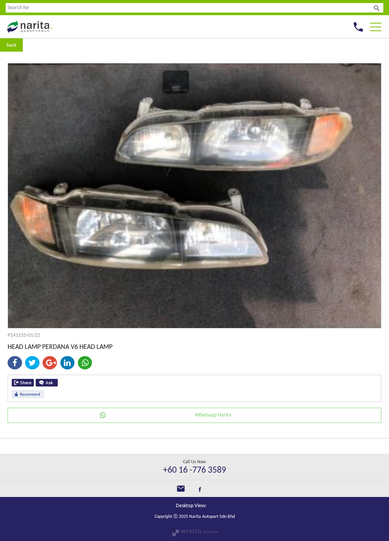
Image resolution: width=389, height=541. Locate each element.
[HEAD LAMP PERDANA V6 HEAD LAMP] (194, 327)
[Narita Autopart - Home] (29, 35)
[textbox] (190, 8)
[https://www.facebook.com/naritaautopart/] (200, 491)
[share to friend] (23, 382)
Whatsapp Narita (213, 415)
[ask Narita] (47, 382)
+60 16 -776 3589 (194, 470)
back (11, 45)
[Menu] (375, 24)
